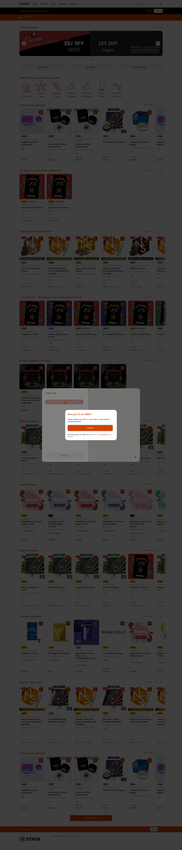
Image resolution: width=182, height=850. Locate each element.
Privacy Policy (97, 434)
